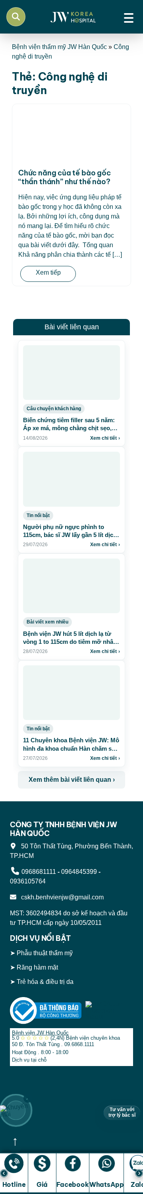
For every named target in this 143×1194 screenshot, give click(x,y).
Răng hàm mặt (37, 967)
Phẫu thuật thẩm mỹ (45, 953)
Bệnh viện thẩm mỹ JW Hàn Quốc (59, 46)
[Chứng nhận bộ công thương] (45, 1010)
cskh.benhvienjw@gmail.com (61, 897)
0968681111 (38, 871)
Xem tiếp (48, 272)
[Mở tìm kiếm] (15, 16)
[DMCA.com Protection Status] (109, 1010)
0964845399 (79, 871)
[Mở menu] (129, 16)
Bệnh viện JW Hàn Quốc (40, 1033)
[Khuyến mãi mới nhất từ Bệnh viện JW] (16, 1110)
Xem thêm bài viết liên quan (72, 779)
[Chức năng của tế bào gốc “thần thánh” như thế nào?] (71, 135)
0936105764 (28, 881)
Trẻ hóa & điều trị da (45, 982)
